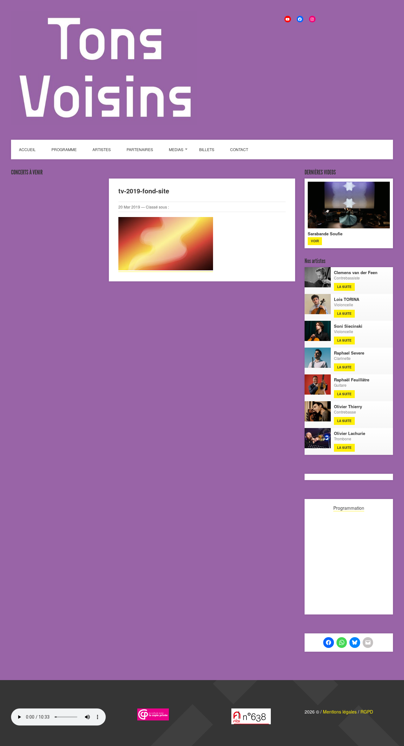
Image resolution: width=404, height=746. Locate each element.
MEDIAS (176, 149)
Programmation (348, 508)
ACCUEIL (27, 149)
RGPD (366, 711)
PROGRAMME (64, 149)
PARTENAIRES (140, 149)
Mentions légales (340, 711)
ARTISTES (101, 149)
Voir (315, 241)
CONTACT (239, 149)
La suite (344, 287)
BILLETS (206, 149)
